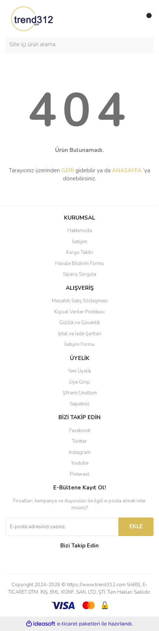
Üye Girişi (79, 382)
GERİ (67, 170)
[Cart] (146, 18)
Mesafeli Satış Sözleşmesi (80, 301)
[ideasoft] (40, 623)
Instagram (80, 452)
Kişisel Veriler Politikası (79, 312)
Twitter (79, 441)
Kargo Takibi (79, 252)
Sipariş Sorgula (79, 274)
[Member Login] (131, 18)
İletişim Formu (79, 344)
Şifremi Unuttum (79, 393)
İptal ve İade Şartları (79, 333)
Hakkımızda (79, 230)
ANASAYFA (127, 170)
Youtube (79, 463)
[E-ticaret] (78, 624)
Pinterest (79, 474)
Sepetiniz (79, 404)
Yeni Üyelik (79, 371)
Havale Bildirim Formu (79, 263)
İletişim (79, 241)
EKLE (136, 526)
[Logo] (32, 18)
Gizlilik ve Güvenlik (79, 322)
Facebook (79, 430)
